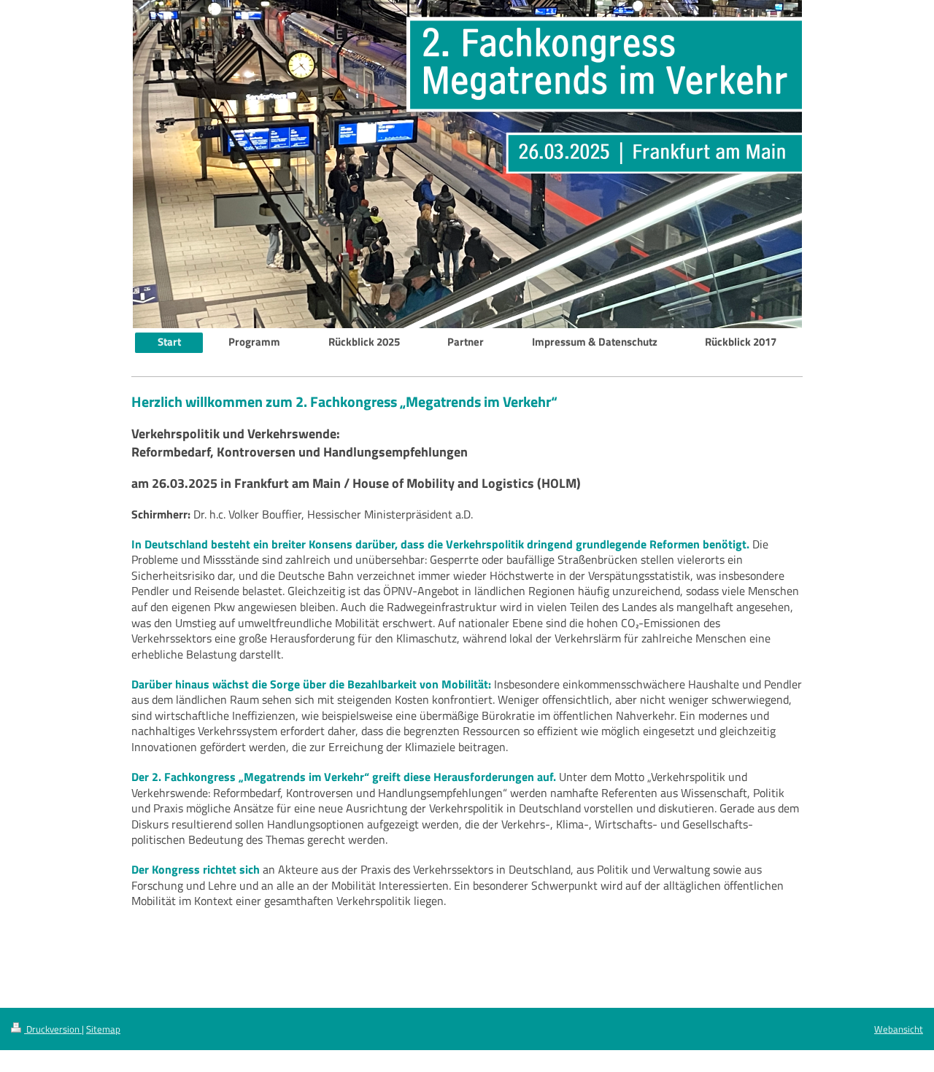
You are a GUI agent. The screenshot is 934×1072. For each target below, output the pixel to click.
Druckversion (53, 1029)
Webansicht (898, 1029)
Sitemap (103, 1029)
